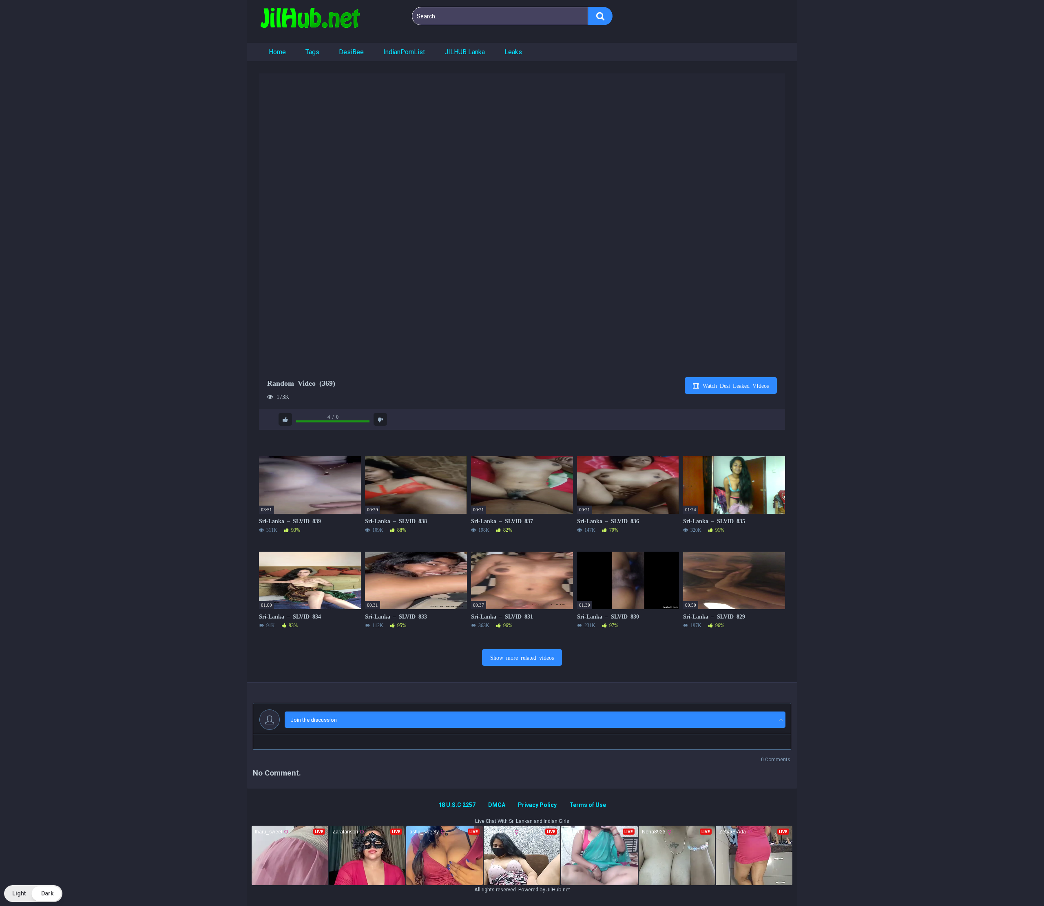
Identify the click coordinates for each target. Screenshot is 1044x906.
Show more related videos (522, 657)
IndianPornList (404, 52)
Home (277, 52)
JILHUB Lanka (465, 52)
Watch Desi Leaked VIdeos (734, 385)
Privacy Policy (537, 805)
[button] (33, 893)
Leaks (513, 52)
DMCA (496, 805)
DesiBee (351, 52)
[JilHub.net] (310, 21)
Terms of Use (587, 805)
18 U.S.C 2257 (457, 805)
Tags (312, 52)
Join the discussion (314, 720)
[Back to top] (1017, 881)
